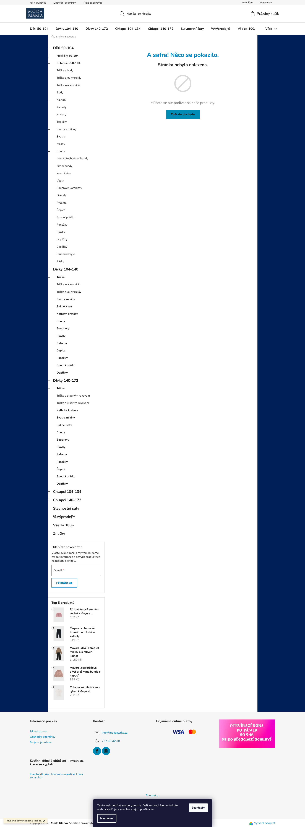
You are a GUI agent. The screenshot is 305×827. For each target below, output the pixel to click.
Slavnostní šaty (66, 508)
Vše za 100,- (63, 525)
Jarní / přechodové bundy (72, 158)
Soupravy (63, 328)
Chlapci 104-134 (67, 491)
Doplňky (62, 239)
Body (60, 93)
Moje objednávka (93, 2)
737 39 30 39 (111, 741)
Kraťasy (61, 114)
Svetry (61, 137)
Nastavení (106, 818)
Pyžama (61, 203)
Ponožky (62, 225)
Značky (59, 533)
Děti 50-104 (63, 47)
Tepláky (62, 122)
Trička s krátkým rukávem (73, 403)
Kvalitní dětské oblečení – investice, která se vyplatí (56, 776)
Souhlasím (198, 808)
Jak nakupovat (38, 2)
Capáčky (62, 247)
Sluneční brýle (66, 254)
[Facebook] (97, 751)
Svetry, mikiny (66, 299)
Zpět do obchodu (183, 114)
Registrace (266, 2)
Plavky (61, 232)
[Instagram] (106, 751)
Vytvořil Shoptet (264, 823)
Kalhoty (61, 100)
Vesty (60, 181)
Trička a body (65, 70)
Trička (61, 277)
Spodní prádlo (65, 217)
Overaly (62, 195)
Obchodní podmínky (64, 2)
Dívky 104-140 (65, 269)
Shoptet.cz (152, 795)
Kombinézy (64, 173)
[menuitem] (39, 29)
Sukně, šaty (64, 306)
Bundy (61, 151)
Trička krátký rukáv (68, 85)
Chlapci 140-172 (67, 499)
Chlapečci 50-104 (68, 63)
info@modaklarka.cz (114, 733)
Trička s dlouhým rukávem (73, 396)
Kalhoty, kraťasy (67, 314)
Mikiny (61, 144)
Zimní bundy (64, 166)
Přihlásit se (64, 583)
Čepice (61, 210)
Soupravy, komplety (69, 188)
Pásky (60, 261)
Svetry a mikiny (66, 129)
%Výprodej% (64, 516)
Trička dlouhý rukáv (69, 78)
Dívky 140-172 (65, 380)
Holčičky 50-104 (68, 56)
